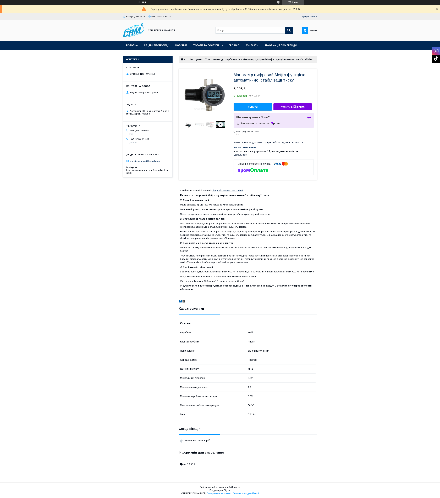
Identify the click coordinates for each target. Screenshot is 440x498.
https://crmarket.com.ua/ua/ (227, 190)
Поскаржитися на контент (219, 493)
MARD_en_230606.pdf (197, 440)
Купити (253, 106)
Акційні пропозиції (156, 45)
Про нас (233, 45)
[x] (184, 301)
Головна (132, 45)
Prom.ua (236, 487)
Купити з (287, 106)
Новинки (181, 45)
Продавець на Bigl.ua (220, 490)
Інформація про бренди (281, 45)
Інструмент (196, 59)
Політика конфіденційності (246, 493)
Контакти (251, 45)
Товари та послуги (206, 45)
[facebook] (180, 301)
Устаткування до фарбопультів (222, 59)
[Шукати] (289, 30)
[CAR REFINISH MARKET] (133, 36)
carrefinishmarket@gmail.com (145, 161)
